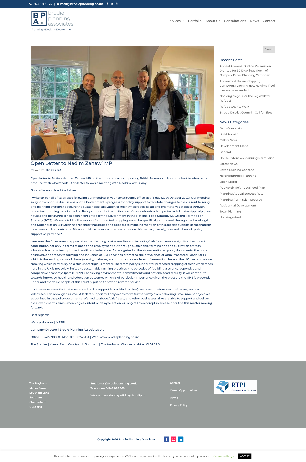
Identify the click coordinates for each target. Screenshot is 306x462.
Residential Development (238, 205)
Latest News (228, 164)
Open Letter (228, 181)
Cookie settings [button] (223, 456)
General (225, 152)
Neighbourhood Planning (238, 175)
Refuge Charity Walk (234, 106)
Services (174, 21)
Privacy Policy (179, 405)
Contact (269, 21)
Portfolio (195, 21)
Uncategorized (230, 217)
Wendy (39, 170)
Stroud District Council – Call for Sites (246, 112)
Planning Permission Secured (241, 199)
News (254, 21)
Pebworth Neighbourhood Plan (242, 187)
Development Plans (234, 146)
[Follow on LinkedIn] (180, 439)
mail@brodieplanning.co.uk (81, 4)
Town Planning (230, 211)
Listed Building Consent (237, 170)
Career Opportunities (183, 390)
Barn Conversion (231, 128)
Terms (174, 397)
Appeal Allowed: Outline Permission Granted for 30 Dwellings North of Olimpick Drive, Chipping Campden (245, 70)
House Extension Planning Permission (247, 158)
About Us (212, 21)
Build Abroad (229, 134)
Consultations (235, 21)
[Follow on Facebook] (166, 439)
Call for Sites (228, 140)
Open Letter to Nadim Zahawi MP (71, 163)
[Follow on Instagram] (173, 439)
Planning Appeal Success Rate (242, 193)
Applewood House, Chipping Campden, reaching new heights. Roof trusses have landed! (247, 86)
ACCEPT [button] (244, 456)
